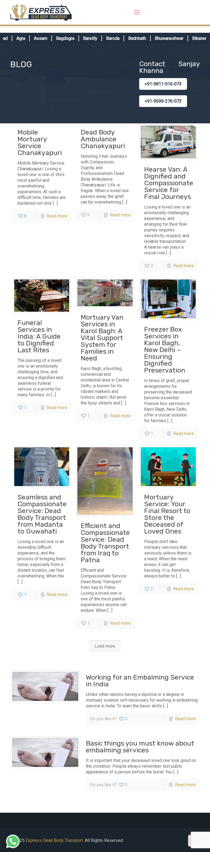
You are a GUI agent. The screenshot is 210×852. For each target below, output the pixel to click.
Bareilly (82, 38)
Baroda (105, 38)
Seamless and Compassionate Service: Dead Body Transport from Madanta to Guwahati (42, 514)
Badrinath (129, 38)
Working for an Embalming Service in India (140, 680)
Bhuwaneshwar (161, 38)
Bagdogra (57, 38)
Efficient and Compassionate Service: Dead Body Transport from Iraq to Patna (105, 543)
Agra (12, 38)
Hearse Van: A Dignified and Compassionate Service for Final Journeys (168, 183)
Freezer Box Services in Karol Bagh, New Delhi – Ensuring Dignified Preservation (164, 349)
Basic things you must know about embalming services (140, 746)
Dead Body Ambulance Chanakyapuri (103, 139)
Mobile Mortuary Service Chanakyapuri (40, 142)
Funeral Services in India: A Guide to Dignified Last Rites (39, 336)
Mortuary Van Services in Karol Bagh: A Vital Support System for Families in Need (102, 337)
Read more (56, 216)
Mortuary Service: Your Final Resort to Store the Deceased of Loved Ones (167, 514)
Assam (32, 38)
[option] (15, 38)
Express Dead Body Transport (54, 840)
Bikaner (191, 38)
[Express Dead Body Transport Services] (41, 12)
